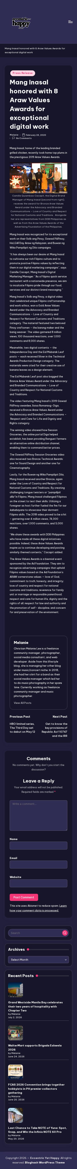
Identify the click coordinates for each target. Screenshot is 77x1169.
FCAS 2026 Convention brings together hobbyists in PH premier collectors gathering (36, 1088)
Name (14, 839)
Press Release (23, 73)
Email (13, 858)
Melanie (21, 642)
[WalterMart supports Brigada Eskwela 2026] (15, 1032)
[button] (22, 702)
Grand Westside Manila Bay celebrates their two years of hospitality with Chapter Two (35, 1006)
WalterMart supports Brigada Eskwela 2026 (35, 1047)
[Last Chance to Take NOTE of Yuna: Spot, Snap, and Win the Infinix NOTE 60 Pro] (15, 1115)
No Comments (24, 138)
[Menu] (70, 22)
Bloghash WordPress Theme (45, 1162)
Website (15, 877)
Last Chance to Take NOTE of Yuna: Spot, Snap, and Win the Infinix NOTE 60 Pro (37, 1130)
